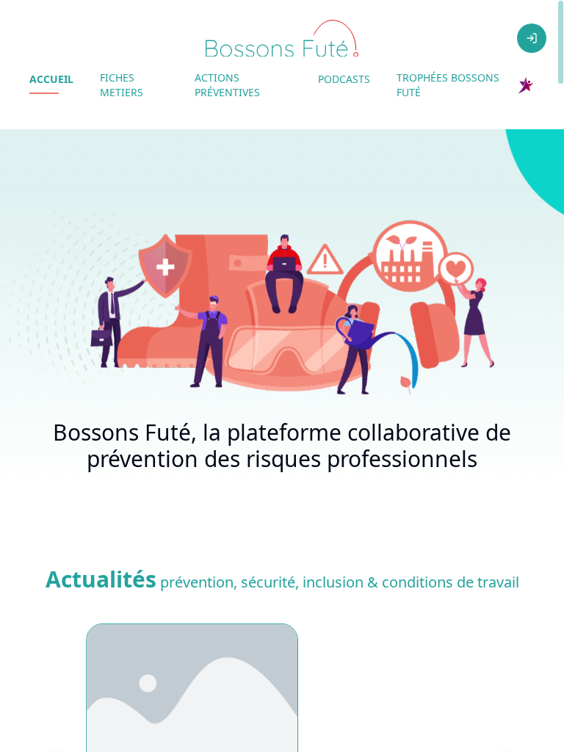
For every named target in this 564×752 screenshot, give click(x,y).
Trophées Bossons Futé (448, 84)
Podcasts (344, 79)
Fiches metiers (121, 84)
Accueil (51, 79)
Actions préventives (227, 84)
